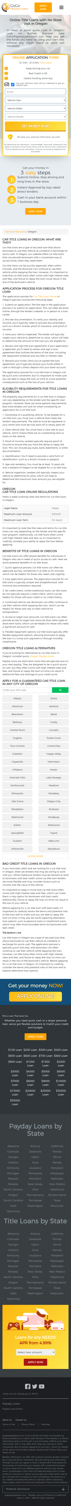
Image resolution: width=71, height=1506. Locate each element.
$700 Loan (46, 1055)
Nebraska (57, 1178)
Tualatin (17, 840)
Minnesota (35, 1173)
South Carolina (13, 1200)
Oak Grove (17, 801)
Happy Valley (54, 753)
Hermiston (54, 761)
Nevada (13, 1184)
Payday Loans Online (12, 1409)
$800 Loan (61, 1055)
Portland (54, 809)
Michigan (13, 1173)
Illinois (57, 1157)
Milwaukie (17, 793)
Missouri (13, 1178)
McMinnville (17, 785)
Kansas (57, 1162)
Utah (13, 1205)
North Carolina (13, 1189)
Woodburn (54, 848)
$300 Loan (46, 1049)
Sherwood (54, 825)
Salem (17, 825)
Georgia (13, 1157)
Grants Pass (53, 745)
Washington (35, 1205)
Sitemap (45, 1424)
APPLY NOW (35, 1362)
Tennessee (35, 1200)
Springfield (17, 832)
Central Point (17, 730)
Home (8, 231)
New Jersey (35, 1184)
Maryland (57, 1167)
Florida (57, 1151)
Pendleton (17, 809)
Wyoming (13, 1211)
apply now (43, 7)
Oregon (13, 1195)
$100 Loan (15, 1049)
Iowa (35, 1162)
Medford (54, 785)
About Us (7, 1420)
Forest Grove (54, 738)
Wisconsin (57, 1205)
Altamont (17, 706)
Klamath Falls (17, 777)
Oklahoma (57, 1189)
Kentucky (13, 1167)
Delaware (35, 1151)
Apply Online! (35, 996)
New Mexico (57, 1184)
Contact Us (21, 1420)
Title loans (20, 231)
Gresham (17, 753)
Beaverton (17, 714)
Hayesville (17, 761)
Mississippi (57, 1173)
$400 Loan (61, 1049)
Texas (57, 1200)
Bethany (17, 722)
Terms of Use (50, 147)
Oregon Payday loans (42, 656)
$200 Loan (30, 1049)
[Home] (15, 7)
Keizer (53, 769)
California (57, 1146)
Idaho (35, 1157)
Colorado (13, 1151)
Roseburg (53, 817)
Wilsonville (17, 848)
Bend (54, 714)
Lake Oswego (53, 777)
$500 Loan (15, 1055)
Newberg (54, 793)
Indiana (13, 1162)
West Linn (53, 840)
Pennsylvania (35, 1195)
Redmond (17, 817)
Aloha (53, 698)
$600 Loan (30, 1055)
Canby (53, 722)
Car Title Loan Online (45, 296)
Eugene (17, 738)
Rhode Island (57, 1195)
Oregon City (53, 801)
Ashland (53, 706)
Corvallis (53, 730)
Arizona (35, 1146)
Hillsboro (17, 769)
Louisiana (35, 1167)
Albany (17, 698)
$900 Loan (15, 1061)
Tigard (53, 832)
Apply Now (35, 1036)
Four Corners (17, 745)
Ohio (35, 1189)
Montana (35, 1178)
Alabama (13, 1146)
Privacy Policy (31, 147)
